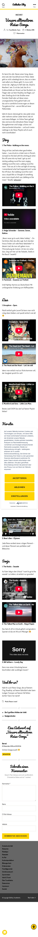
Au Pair (4, 857)
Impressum (5, 886)
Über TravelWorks (7, 880)
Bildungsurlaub (6, 863)
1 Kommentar (20, 33)
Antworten (6, 754)
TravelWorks (17, 898)
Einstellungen (19, 496)
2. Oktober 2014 (29, 30)
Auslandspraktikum (8, 860)
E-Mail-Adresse (7, 814)
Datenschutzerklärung (22, 506)
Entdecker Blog (19, 4)
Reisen (11, 701)
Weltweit (19, 15)
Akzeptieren (19, 478)
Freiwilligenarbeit (7, 869)
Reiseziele (5, 854)
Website (4, 824)
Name (4, 804)
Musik (7, 701)
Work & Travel (6, 877)
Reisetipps (5, 852)
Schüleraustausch (7, 872)
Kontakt (4, 889)
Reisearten (5, 849)
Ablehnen (19, 487)
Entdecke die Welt (7, 846)
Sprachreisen (6, 874)
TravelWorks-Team (14, 30)
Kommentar (6, 784)
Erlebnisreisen (6, 866)
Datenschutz (6, 883)
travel (15, 701)
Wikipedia (17, 180)
